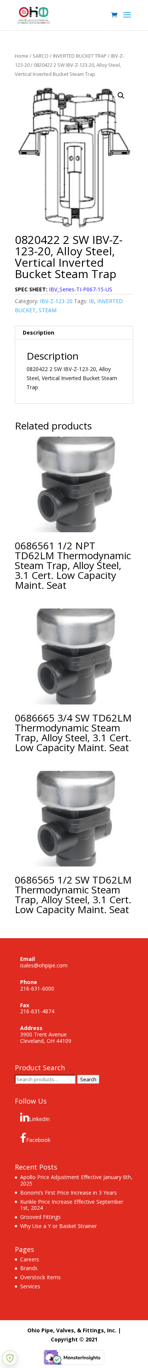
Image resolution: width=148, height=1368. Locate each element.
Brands (29, 1268)
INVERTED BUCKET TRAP (80, 55)
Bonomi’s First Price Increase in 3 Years (68, 1192)
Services (30, 1286)
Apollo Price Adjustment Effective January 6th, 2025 (76, 1180)
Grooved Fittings (40, 1216)
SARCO (41, 55)
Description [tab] (38, 332)
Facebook (38, 1139)
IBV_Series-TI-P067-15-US (80, 289)
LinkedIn (39, 1119)
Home (21, 55)
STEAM (48, 310)
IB (91, 301)
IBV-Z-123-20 (56, 301)
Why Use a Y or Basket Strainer (58, 1226)
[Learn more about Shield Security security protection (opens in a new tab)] (9, 1358)
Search (88, 1079)
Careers (29, 1259)
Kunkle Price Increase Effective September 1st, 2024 (71, 1205)
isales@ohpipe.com (44, 965)
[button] (121, 95)
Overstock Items (40, 1277)
